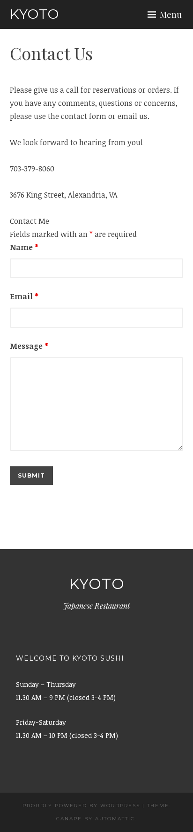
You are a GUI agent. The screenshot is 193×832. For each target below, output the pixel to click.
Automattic (115, 819)
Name (24, 247)
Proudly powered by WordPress (81, 806)
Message (29, 346)
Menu (171, 14)
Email (24, 296)
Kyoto (34, 14)
